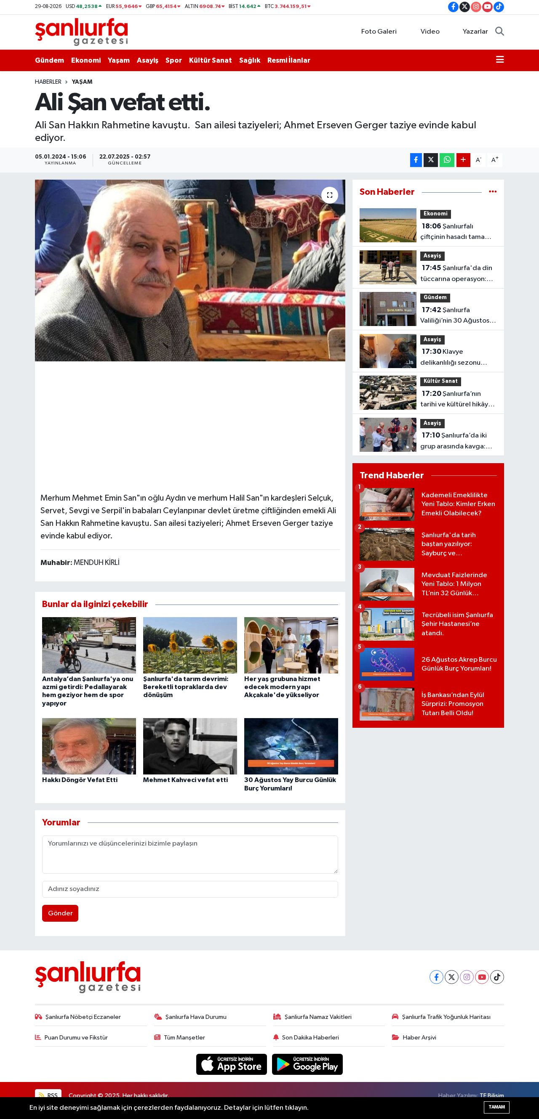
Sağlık (249, 60)
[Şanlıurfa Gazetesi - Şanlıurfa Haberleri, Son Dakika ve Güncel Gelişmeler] (81, 32)
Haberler (48, 82)
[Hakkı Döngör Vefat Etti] (89, 746)
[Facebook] (436, 977)
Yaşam (119, 60)
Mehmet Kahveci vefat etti (185, 780)
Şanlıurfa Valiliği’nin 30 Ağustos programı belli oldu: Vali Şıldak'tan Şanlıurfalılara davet (458, 316)
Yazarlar (475, 31)
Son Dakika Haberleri (310, 1037)
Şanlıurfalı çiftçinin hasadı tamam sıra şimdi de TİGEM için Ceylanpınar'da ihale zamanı (457, 233)
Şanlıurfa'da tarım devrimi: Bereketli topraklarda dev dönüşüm (186, 687)
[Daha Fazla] (463, 160)
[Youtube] (482, 977)
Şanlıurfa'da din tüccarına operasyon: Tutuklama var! (456, 274)
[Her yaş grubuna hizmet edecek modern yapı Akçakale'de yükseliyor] (291, 645)
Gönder (60, 913)
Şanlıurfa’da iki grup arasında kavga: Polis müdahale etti (453, 442)
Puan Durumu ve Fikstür (76, 1037)
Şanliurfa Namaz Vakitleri (318, 1017)
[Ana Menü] (500, 60)
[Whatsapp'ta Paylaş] (447, 160)
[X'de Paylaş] (431, 160)
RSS (52, 1095)
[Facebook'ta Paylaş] (416, 160)
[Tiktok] (497, 977)
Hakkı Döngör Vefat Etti (79, 780)
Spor (173, 60)
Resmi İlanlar (288, 60)
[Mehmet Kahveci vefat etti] (190, 746)
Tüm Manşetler (184, 1037)
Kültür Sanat (210, 60)
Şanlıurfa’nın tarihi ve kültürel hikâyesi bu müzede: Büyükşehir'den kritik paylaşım (458, 400)
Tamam (496, 1107)
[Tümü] (493, 192)
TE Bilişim (492, 1095)
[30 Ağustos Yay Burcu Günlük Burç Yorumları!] (291, 746)
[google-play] (307, 1064)
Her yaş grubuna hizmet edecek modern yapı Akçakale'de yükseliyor (282, 687)
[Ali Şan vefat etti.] (190, 270)
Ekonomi (86, 60)
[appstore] (232, 1064)
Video (430, 31)
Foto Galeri (379, 31)
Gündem (49, 60)
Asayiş (147, 60)
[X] (452, 977)
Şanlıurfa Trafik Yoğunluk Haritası (446, 1017)
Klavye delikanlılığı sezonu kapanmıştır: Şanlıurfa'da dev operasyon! (450, 358)
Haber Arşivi (419, 1037)
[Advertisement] (193, 426)
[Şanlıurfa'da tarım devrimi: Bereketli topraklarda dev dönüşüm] (190, 645)
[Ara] (499, 32)
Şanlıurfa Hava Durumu (196, 1017)
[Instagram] (467, 977)
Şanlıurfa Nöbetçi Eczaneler (83, 1017)
